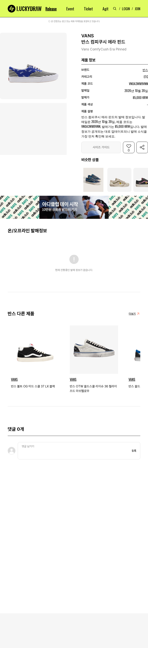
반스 (145, 70)
